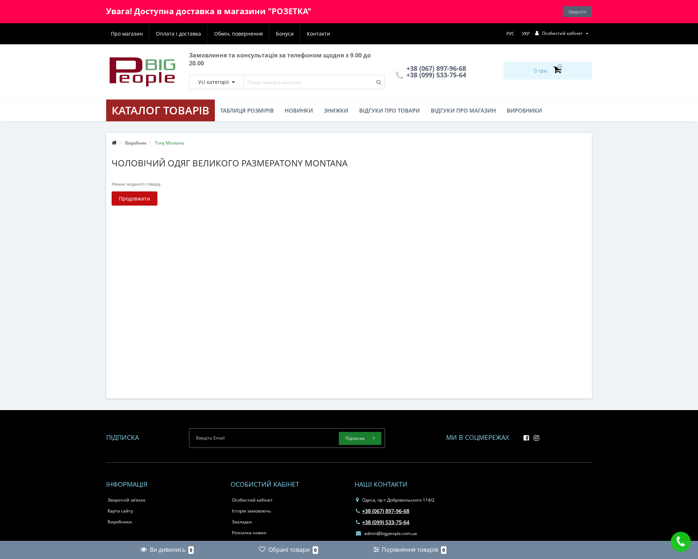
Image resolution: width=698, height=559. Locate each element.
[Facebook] (524, 436)
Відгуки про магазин (463, 110)
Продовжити (134, 198)
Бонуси (285, 33)
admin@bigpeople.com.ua (390, 533)
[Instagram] (534, 436)
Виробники (524, 110)
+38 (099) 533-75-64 (435, 74)
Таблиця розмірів (247, 110)
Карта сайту (120, 511)
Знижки (336, 110)
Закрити (577, 11)
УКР (526, 34)
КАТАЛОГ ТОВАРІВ (160, 110)
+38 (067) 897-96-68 (385, 510)
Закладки (242, 522)
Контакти (318, 33)
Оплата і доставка (178, 33)
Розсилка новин (249, 533)
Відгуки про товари (389, 110)
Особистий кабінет (252, 500)
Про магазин (127, 33)
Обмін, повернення (238, 33)
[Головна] (114, 143)
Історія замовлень (251, 511)
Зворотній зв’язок (126, 500)
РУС (510, 34)
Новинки (299, 110)
